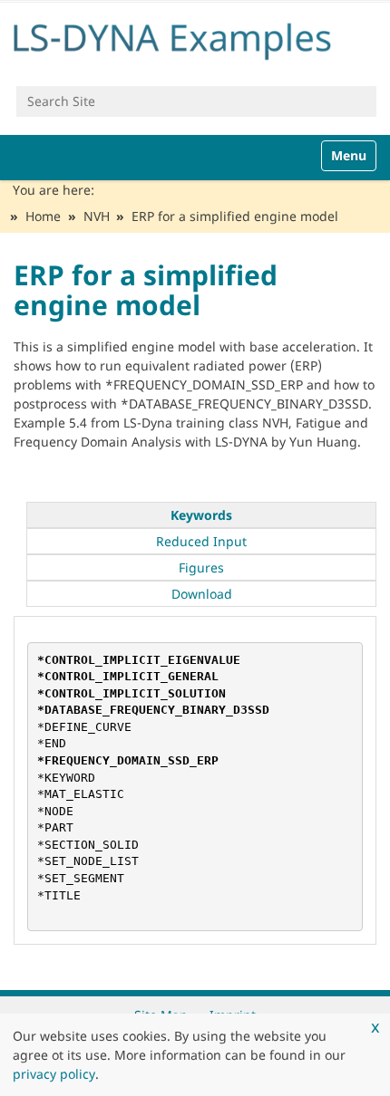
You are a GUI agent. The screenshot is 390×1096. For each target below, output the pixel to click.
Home (43, 216)
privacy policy (54, 1073)
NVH (96, 216)
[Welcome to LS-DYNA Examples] (195, 37)
